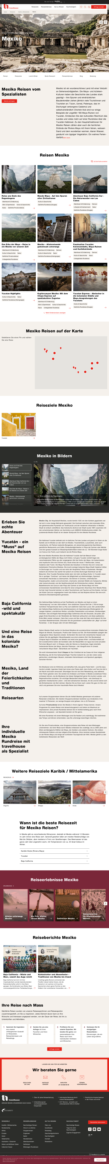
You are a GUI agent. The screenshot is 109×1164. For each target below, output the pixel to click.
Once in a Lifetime (29, 1128)
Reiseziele (35, 7)
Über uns (48, 1125)
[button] (85, 7)
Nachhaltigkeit (71, 7)
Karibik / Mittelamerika (23, 11)
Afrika (3, 1130)
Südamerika (5, 1139)
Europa (4, 1133)
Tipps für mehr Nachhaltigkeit (71, 1129)
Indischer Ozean (7, 1147)
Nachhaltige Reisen (73, 1125)
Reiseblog (48, 1130)
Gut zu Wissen (59, 7)
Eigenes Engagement (73, 1132)
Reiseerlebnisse (46, 7)
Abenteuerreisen (28, 1141)
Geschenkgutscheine (52, 1133)
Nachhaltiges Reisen (30, 1125)
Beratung (93, 76)
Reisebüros (48, 1141)
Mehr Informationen (9, 1161)
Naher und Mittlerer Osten (10, 1144)
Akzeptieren (100, 1160)
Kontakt (47, 1139)
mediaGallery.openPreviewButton (102, 503)
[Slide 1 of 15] (70, 485)
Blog (81, 76)
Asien (3, 1136)
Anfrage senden (54, 1049)
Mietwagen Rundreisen (30, 1147)
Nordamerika (6, 1128)
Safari (25, 1136)
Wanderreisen (27, 1139)
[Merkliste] (81, 7)
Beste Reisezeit (50, 76)
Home (5, 11)
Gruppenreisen (28, 1130)
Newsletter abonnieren (97, 1122)
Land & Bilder (33, 76)
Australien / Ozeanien (9, 1141)
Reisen (5, 76)
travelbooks (48, 1128)
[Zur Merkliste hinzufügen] (105, 22)
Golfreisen (26, 1144)
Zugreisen (26, 1133)
